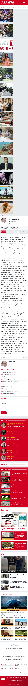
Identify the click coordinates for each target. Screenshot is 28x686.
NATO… (4, 377)
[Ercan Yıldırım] (3, 438)
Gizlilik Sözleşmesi (14, 648)
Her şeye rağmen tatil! (8, 391)
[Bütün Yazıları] (26, 369)
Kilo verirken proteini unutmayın (15, 445)
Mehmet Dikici (11, 456)
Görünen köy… (6, 379)
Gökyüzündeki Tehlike (8, 381)
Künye (7, 648)
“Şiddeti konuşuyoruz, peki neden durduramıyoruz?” (15, 427)
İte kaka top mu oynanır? (13, 439)
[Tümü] (26, 420)
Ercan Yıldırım (11, 437)
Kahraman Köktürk (12, 450)
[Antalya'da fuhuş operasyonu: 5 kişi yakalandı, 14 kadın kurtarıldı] (5, 581)
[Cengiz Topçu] (3, 220)
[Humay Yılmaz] (3, 432)
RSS (4, 679)
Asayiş (14, 7)
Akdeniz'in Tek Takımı (12, 452)
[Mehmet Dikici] (3, 457)
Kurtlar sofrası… (6, 384)
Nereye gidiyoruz (6, 388)
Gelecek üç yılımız (6, 372)
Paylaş (4, 231)
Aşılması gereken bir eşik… (9, 393)
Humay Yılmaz (11, 431)
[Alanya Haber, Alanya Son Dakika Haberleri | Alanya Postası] (7, 2)
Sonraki (24, 357)
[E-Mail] (9, 224)
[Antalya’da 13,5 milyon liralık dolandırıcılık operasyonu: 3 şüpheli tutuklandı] (5, 576)
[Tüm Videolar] (26, 554)
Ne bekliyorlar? (6, 374)
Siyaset (9, 7)
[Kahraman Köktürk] (3, 451)
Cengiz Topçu (12, 221)
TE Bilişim (17, 684)
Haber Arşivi (19, 672)
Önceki (4, 357)
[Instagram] (16, 645)
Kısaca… (4, 386)
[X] (14, 645)
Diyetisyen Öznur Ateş (13, 444)
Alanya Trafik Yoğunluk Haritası (21, 665)
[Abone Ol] (23, 231)
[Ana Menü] (26, 2)
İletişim (20, 648)
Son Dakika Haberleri (7, 672)
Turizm (19, 7)
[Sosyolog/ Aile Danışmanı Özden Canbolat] (3, 425)
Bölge (24, 7)
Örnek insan (10, 458)
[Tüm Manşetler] (26, 594)
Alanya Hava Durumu (7, 664)
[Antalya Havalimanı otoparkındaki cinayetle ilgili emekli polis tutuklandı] (5, 587)
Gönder (4, 412)
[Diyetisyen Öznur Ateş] (3, 444)
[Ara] (24, 2)
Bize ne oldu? (10, 433)
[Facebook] (12, 645)
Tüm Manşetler (19, 668)
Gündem (3, 7)
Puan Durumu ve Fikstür (7, 668)
